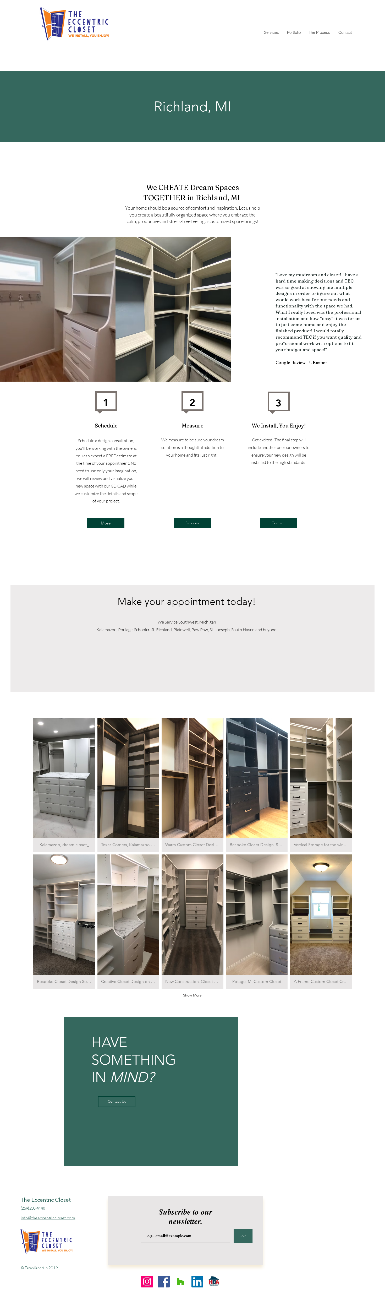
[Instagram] (147, 1281)
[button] (64, 785)
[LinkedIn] (197, 1281)
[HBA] (214, 1281)
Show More (192, 995)
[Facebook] (164, 1281)
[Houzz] (180, 1281)
